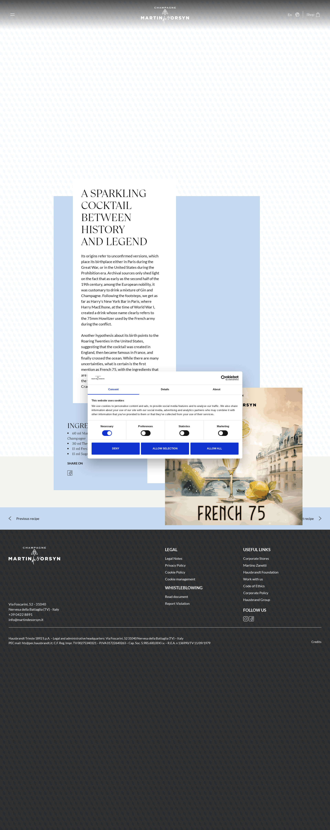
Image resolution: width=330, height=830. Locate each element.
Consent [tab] (113, 389)
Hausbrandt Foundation (260, 572)
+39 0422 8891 (21, 614)
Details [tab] (165, 389)
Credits (316, 642)
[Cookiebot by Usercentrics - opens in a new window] (223, 378)
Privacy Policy (175, 565)
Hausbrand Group (256, 600)
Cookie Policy (175, 572)
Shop (310, 14)
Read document (176, 596)
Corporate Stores (256, 558)
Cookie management (180, 579)
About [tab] (216, 389)
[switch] (146, 433)
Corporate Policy (255, 593)
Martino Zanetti (255, 565)
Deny (115, 448)
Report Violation (177, 603)
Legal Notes (173, 558)
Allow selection (165, 448)
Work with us (253, 579)
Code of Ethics (254, 586)
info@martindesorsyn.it (26, 620)
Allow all (214, 448)
